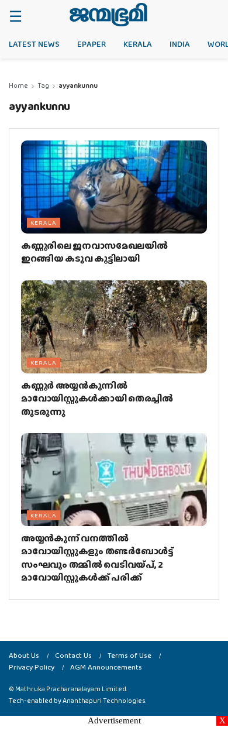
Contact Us (73, 655)
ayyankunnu (78, 85)
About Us (24, 655)
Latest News (34, 43)
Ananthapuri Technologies (104, 700)
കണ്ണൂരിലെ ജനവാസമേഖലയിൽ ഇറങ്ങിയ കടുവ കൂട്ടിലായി (94, 252)
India (180, 43)
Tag (43, 85)
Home (18, 85)
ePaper (91, 43)
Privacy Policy (31, 666)
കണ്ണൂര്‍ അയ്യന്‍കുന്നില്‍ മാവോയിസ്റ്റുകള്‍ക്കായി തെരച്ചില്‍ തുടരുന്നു (97, 398)
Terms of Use (129, 655)
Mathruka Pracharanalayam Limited (70, 689)
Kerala (137, 43)
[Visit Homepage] (108, 14)
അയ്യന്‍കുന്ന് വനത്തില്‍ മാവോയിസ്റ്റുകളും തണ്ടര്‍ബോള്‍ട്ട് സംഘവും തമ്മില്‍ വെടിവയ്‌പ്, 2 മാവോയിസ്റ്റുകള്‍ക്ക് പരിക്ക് (97, 557)
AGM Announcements (106, 666)
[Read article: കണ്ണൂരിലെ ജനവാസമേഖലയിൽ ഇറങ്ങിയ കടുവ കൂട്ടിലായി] (114, 187)
